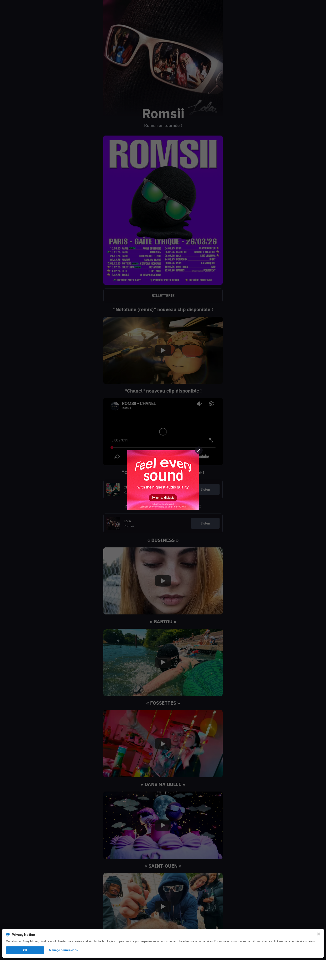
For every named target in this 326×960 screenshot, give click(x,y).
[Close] (318, 934)
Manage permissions (63, 950)
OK (25, 950)
